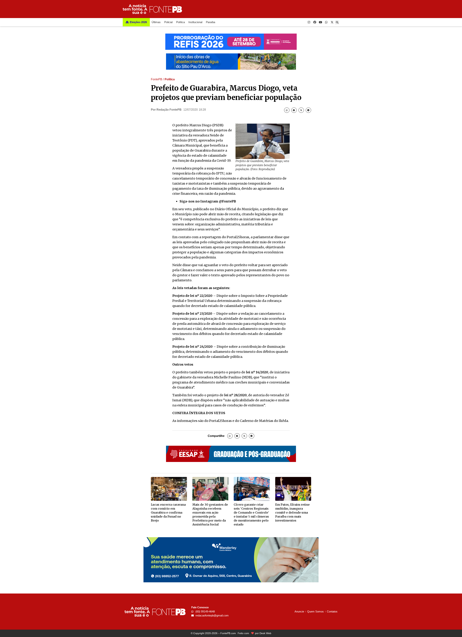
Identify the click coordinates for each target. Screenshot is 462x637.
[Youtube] (320, 22)
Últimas (156, 22)
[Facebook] (315, 22)
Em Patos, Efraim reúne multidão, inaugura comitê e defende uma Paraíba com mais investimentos (292, 512)
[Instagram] (309, 22)
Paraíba (210, 22)
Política (180, 22)
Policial (168, 22)
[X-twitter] (332, 22)
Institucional (195, 22)
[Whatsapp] (326, 22)
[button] (337, 22)
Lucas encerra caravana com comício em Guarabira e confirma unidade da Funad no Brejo (168, 512)
